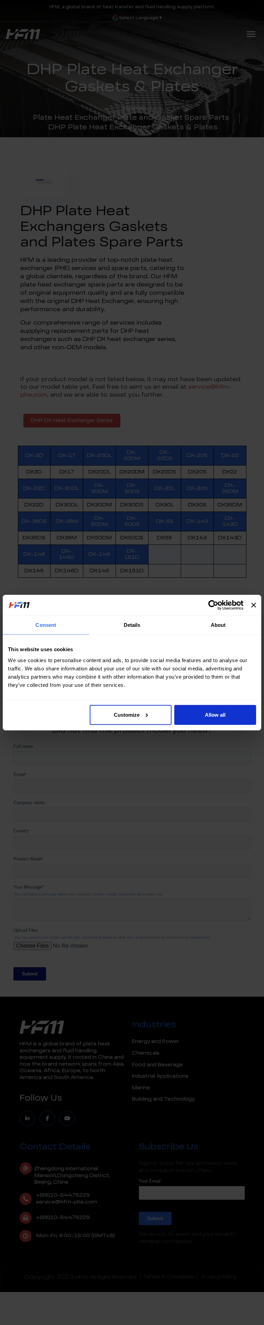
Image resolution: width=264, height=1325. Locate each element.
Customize (127, 714)
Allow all (215, 714)
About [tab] (218, 625)
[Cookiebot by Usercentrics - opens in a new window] (213, 605)
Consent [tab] (45, 625)
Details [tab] (132, 625)
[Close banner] (253, 605)
